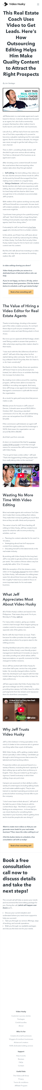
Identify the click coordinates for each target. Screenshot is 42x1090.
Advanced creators (21, 1042)
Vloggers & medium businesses (21, 1039)
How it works (21, 1056)
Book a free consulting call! (21, 292)
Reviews (21, 1059)
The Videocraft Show (21, 1076)
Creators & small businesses (21, 1036)
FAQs (21, 1062)
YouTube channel (19, 572)
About (21, 1026)
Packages (21, 1019)
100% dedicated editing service (21, 1046)
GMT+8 (19, 617)
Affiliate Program (21, 1086)
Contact (21, 1066)
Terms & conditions (21, 1082)
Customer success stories (21, 1016)
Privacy (21, 1079)
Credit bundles (21, 1022)
